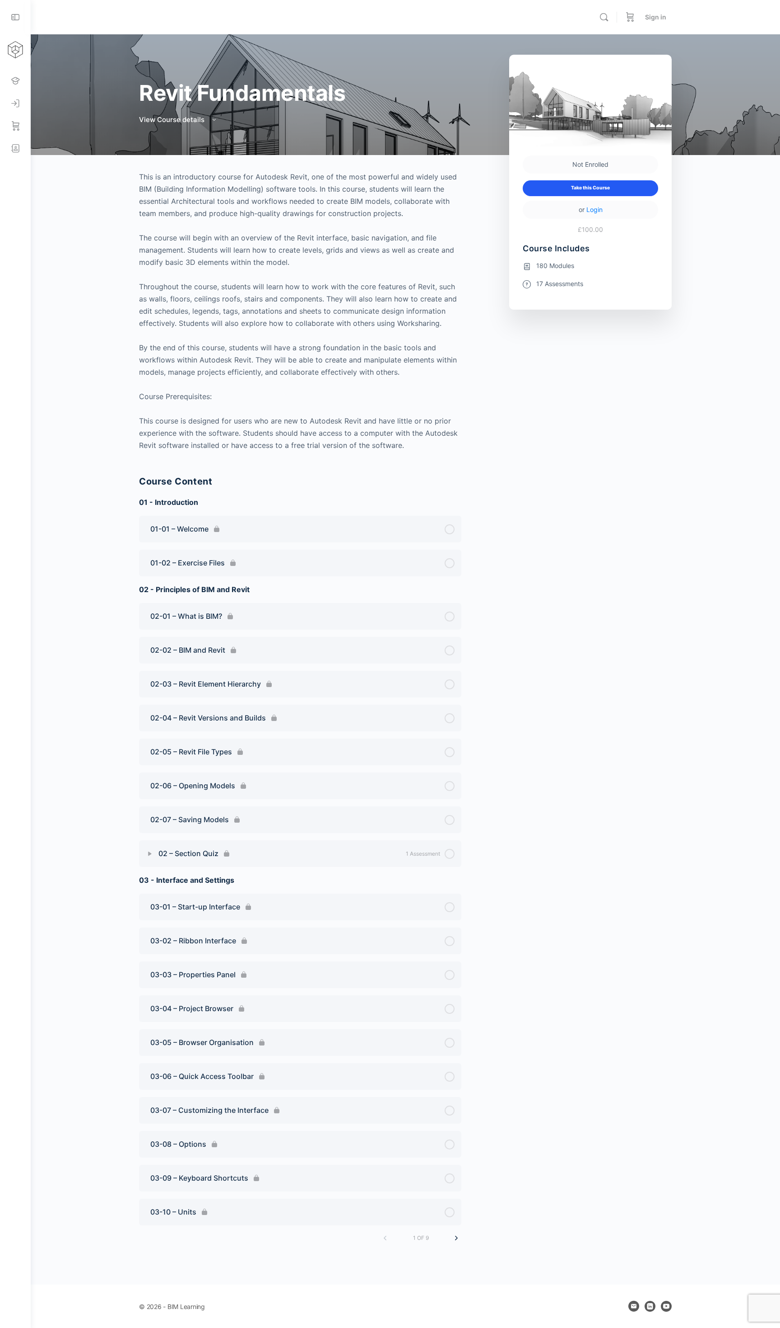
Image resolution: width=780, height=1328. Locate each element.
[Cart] (630, 17)
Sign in (655, 17)
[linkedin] (650, 1306)
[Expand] (150, 854)
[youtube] (666, 1306)
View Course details (172, 119)
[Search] (604, 17)
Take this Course (590, 188)
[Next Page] (456, 1238)
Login (594, 209)
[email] (633, 1306)
